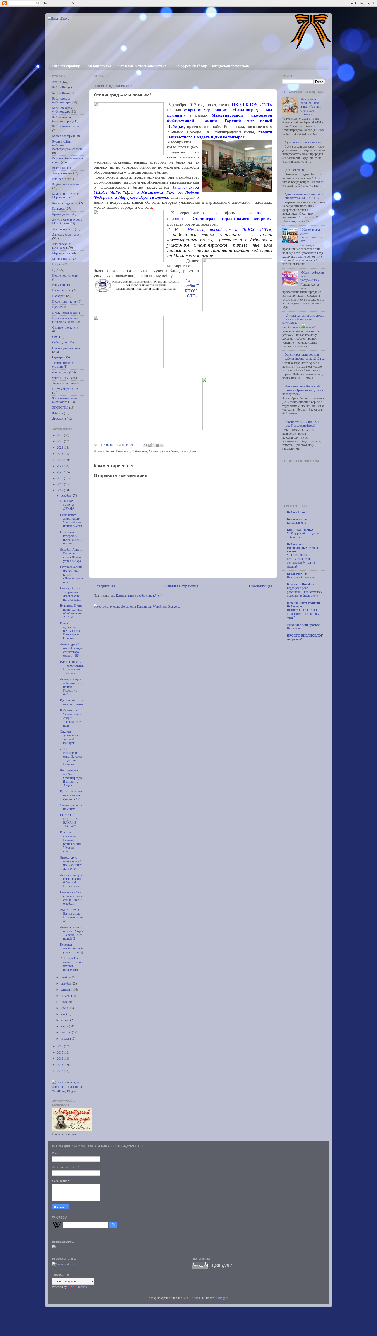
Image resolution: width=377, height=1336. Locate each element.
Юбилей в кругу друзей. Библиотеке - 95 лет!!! (311, 235)
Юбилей (57, 413)
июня (65, 1008)
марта (65, 1026)
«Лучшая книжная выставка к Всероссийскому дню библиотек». (303, 319)
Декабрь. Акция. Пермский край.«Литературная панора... (71, 555)
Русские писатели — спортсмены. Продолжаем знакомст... (72, 667)
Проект (57, 307)
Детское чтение (62, 173)
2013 (60, 1064)
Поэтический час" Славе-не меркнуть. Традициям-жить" (303, 613)
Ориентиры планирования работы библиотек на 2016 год (305, 356)
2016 (60, 1046)
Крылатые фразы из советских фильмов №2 (71, 795)
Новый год (59, 284)
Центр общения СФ (65, 389)
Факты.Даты (60, 372)
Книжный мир (296, 522)
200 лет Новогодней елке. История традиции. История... (71, 756)
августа (66, 995)
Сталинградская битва (163, 451)
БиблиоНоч (59, 87)
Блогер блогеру (62, 136)
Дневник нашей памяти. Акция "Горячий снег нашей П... (71, 932)
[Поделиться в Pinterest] (162, 445)
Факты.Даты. (188, 451)
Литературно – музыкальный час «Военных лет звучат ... (71, 863)
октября (66, 983)
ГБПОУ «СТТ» (192, 291)
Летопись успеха (63, 229)
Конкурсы (58, 208)
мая (63, 1014)
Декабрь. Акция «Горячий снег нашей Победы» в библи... (71, 686)
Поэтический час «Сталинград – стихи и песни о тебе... (71, 897)
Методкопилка (99, 66)
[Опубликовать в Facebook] (158, 445)
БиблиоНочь (60, 93)
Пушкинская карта (64, 312)
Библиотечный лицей (66, 126)
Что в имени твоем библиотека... (143, 66)
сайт (191, 286)
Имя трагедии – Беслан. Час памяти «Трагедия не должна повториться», (302, 390)
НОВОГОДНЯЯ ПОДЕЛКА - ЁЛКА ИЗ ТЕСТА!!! (70, 820)
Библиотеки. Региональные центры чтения (302, 547)
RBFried (194, 1298)
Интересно (123, 451)
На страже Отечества (300, 577)
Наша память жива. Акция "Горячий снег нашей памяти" (71, 520)
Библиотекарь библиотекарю (61, 100)
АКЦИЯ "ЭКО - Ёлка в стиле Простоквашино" (71, 915)
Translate (81, 1287)
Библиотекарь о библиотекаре (62, 109)
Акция (110, 451)
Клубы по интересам (65, 184)
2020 (60, 472)
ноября (65, 977)
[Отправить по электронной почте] (145, 445)
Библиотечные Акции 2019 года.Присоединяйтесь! (302, 423)
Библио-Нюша (297, 512)
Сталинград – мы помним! (71, 807)
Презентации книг (64, 301)
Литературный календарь (61, 245)
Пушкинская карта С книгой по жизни (65, 320)
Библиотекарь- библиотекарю (61, 119)
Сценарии (58, 357)
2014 (60, 1058)
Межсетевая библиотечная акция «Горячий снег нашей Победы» (310, 106)
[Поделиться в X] (153, 445)
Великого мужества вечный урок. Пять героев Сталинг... (70, 630)
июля (64, 1002)
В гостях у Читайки (300, 584)
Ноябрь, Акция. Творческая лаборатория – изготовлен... (71, 593)
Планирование (61, 290)
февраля (66, 1032)
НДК (55, 270)
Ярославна (59, 418)
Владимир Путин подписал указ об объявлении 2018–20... (71, 611)
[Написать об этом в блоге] (149, 445)
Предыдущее (260, 586)
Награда (57, 264)
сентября (67, 989)
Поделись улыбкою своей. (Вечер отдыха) (72, 948)
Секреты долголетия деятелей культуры (69, 737)
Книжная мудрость (64, 203)
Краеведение (60, 214)
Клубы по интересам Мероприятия (65, 195)
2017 (60, 490)
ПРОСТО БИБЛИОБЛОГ (305, 635)
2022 (60, 459)
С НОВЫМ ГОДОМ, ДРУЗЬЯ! (67, 504)
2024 (60, 447)
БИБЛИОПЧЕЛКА (300, 530)
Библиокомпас (297, 519)
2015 (60, 1052)
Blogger (223, 1298)
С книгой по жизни (65, 327)
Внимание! (294, 628)
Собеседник (139, 451)
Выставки (58, 167)
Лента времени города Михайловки (67, 221)
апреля (65, 1020)
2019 (60, 478)
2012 (60, 1071)
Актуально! (294, 639)
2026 (60, 435)
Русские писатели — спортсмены (71, 702)
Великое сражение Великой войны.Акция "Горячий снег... (70, 842)
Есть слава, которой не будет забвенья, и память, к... (71, 537)
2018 (60, 484)
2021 (60, 466)
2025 (60, 441)
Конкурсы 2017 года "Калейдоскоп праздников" (212, 66)
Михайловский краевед (303, 625)
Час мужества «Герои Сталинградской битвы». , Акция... (71, 777)
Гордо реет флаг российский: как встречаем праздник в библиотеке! (304, 591)
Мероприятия (61, 253)
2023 (60, 453)
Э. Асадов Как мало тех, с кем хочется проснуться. (71, 964)
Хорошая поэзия (63, 383)
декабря (66, 495)
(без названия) (294, 170)
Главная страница (66, 66)
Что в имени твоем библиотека (64, 400)
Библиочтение (297, 573)
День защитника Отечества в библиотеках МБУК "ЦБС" (304, 196)
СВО (55, 337)
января (65, 1038)
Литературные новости (67, 234)
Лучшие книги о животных (303, 142)
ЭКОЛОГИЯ (60, 407)
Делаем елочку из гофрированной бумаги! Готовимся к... (71, 880)
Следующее (104, 586)
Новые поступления (65, 275)
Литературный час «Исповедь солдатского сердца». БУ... (71, 649)
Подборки (58, 296)
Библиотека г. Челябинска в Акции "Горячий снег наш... (71, 718)
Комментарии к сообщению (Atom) (139, 595)
